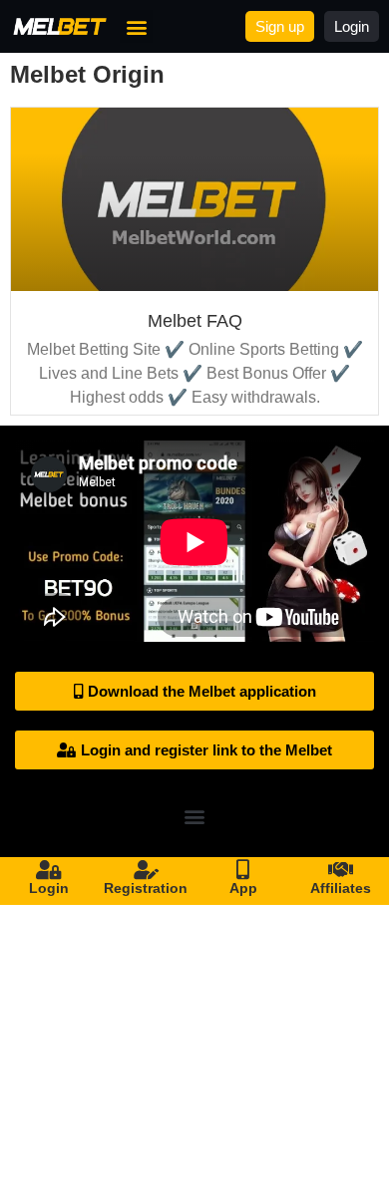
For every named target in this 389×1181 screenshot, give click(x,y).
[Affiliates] (340, 870)
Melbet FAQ (195, 321)
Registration (146, 888)
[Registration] (146, 870)
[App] (243, 870)
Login (49, 888)
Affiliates (340, 888)
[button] (136, 26)
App (243, 888)
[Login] (49, 870)
